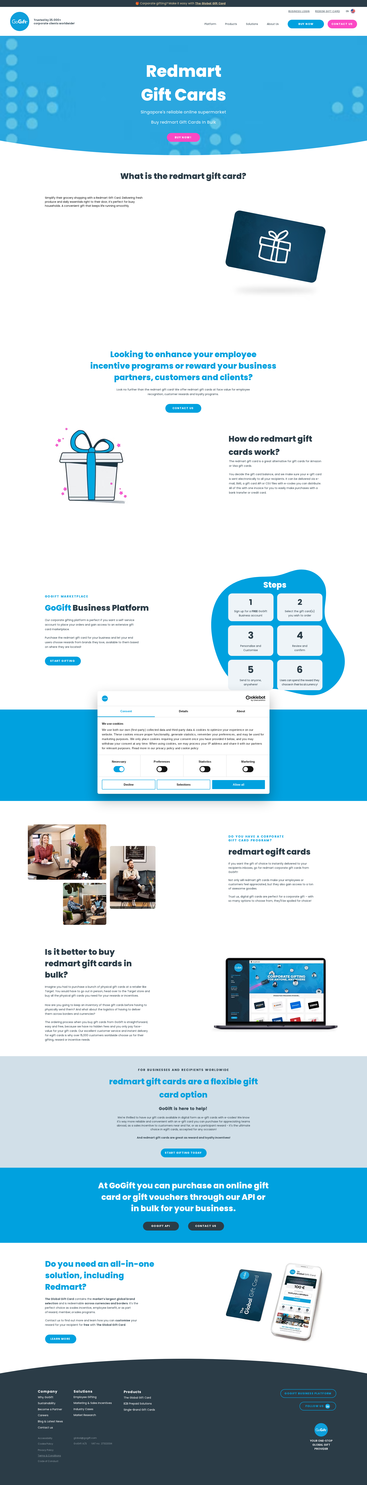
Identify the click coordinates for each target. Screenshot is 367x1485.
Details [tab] (183, 711)
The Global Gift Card (210, 3)
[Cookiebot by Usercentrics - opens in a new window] (248, 698)
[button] (299, 11)
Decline (129, 784)
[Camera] (19, 21)
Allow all (238, 784)
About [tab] (241, 711)
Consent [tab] (126, 711)
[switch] (162, 769)
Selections (184, 784)
